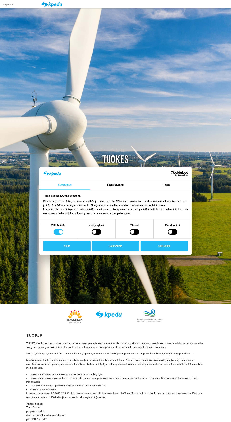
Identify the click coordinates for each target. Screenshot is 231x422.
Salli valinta (115, 245)
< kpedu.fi (8, 4)
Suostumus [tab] (65, 184)
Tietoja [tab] (166, 184)
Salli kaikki (164, 245)
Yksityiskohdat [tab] (115, 184)
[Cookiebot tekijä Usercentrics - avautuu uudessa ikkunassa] (173, 173)
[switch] (96, 232)
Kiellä (67, 245)
